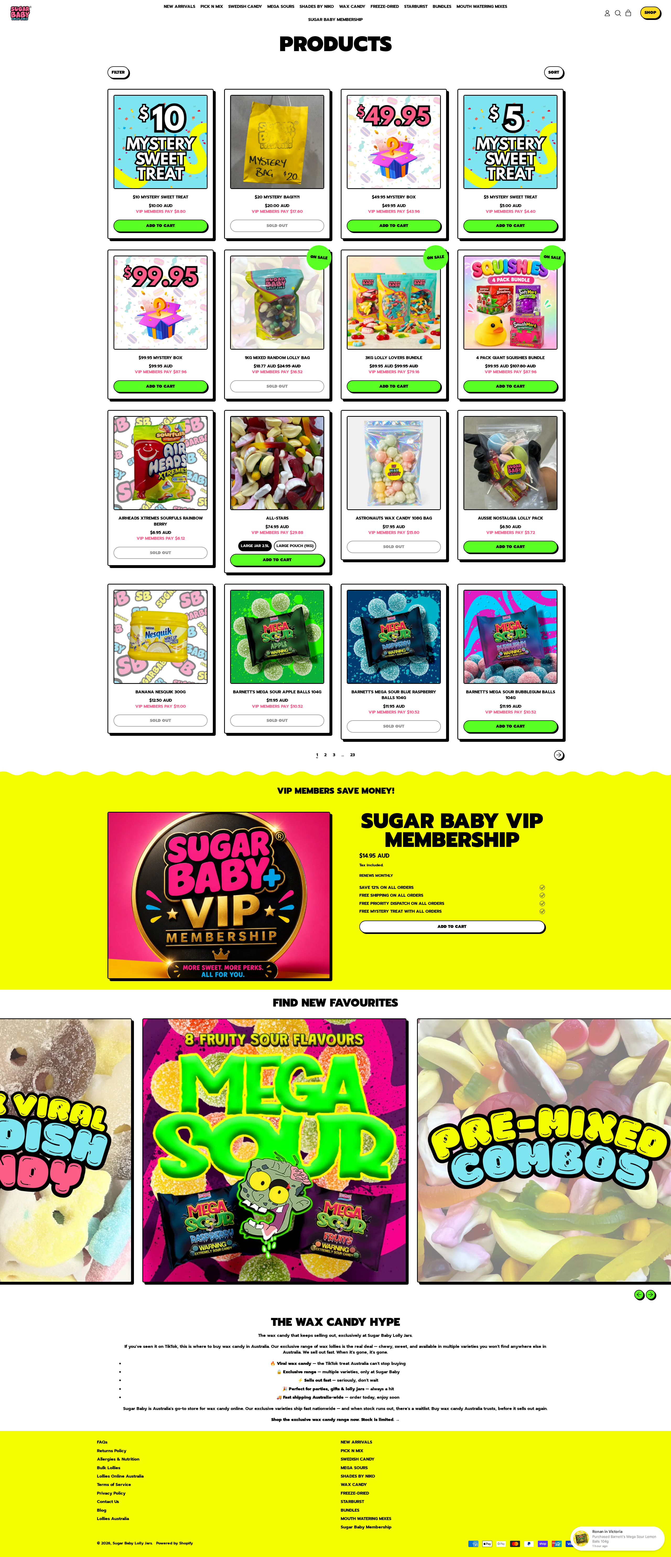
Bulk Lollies (108, 1468)
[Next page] (559, 755)
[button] (617, 13)
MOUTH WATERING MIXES (482, 6)
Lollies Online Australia (120, 1476)
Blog (101, 1510)
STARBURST (416, 6)
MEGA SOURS (280, 6)
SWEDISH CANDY (245, 6)
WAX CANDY (352, 6)
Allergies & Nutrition (118, 1459)
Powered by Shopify (174, 1543)
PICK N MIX (212, 6)
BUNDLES (442, 6)
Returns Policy (111, 1451)
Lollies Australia (113, 1519)
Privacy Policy (111, 1493)
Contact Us (108, 1502)
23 (352, 755)
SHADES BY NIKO (317, 6)
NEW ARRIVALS (179, 6)
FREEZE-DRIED (385, 6)
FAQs (102, 1442)
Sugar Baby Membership (335, 20)
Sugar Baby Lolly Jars (132, 1543)
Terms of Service (114, 1485)
